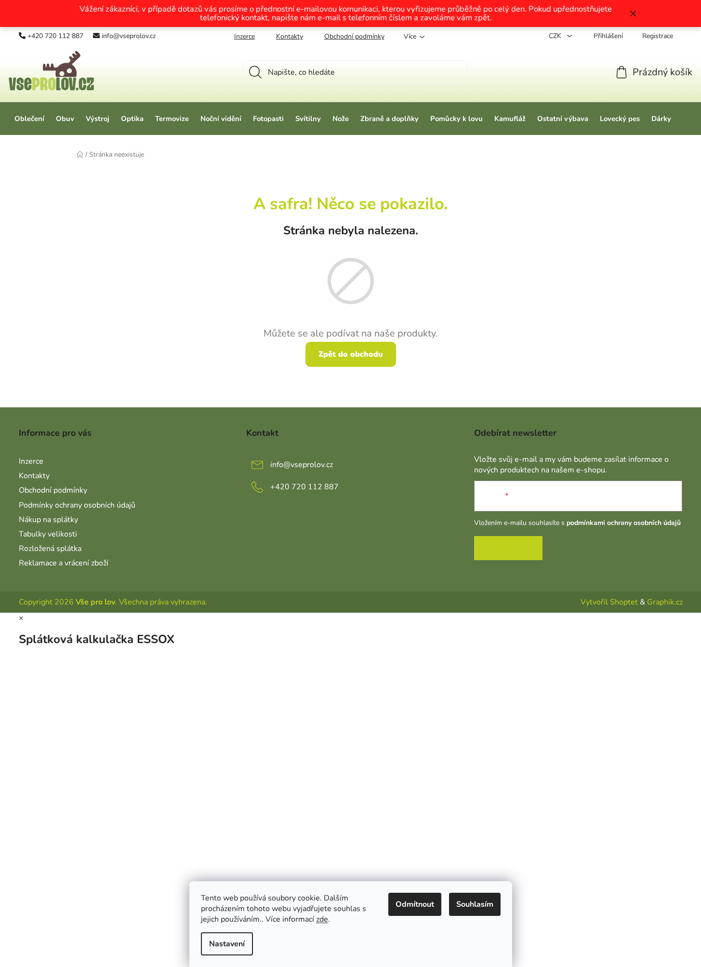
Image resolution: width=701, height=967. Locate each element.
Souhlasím (474, 904)
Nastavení (227, 944)
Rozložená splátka (50, 548)
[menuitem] (29, 118)
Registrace (657, 35)
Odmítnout (415, 904)
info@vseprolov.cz (129, 35)
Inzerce (244, 36)
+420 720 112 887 (55, 35)
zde (322, 919)
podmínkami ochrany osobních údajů (624, 522)
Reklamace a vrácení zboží (63, 563)
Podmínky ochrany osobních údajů (77, 505)
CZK (556, 35)
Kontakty (289, 36)
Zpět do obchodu (350, 354)
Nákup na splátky (48, 519)
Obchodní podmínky (354, 36)
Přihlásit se (508, 548)
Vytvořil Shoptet (609, 602)
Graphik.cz (665, 602)
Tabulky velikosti (48, 534)
